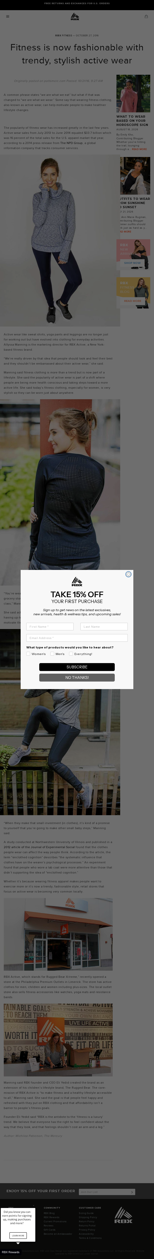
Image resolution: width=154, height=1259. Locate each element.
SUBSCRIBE (77, 667)
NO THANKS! (77, 677)
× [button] (33, 1205)
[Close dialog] (128, 574)
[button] (22, 1252)
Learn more (18, 1235)
